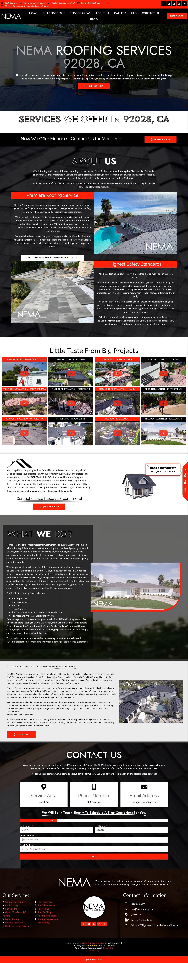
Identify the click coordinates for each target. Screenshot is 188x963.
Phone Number (27, 835)
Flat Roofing (11, 908)
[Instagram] (179, 3)
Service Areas (80, 13)
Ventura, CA (137, 78)
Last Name (100, 826)
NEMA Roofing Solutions (93, 943)
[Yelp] (163, 3)
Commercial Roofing (15, 901)
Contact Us (150, 13)
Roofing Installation (47, 915)
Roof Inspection (45, 901)
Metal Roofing (12, 919)
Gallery (120, 13)
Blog (94, 19)
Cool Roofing (11, 905)
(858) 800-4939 (11, 3)
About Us (102, 13)
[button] (24, 373)
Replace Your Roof (14, 922)
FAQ (134, 13)
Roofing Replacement (48, 919)
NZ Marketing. (108, 948)
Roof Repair (43, 908)
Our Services (52, 13)
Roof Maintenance (46, 905)
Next (94, 856)
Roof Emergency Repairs (17, 926)
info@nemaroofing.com (35, 3)
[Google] (174, 3)
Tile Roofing (44, 922)
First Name (25, 826)
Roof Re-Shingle (45, 912)
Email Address (27, 845)
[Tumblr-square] (168, 3)
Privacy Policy (94, 951)
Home (33, 13)
